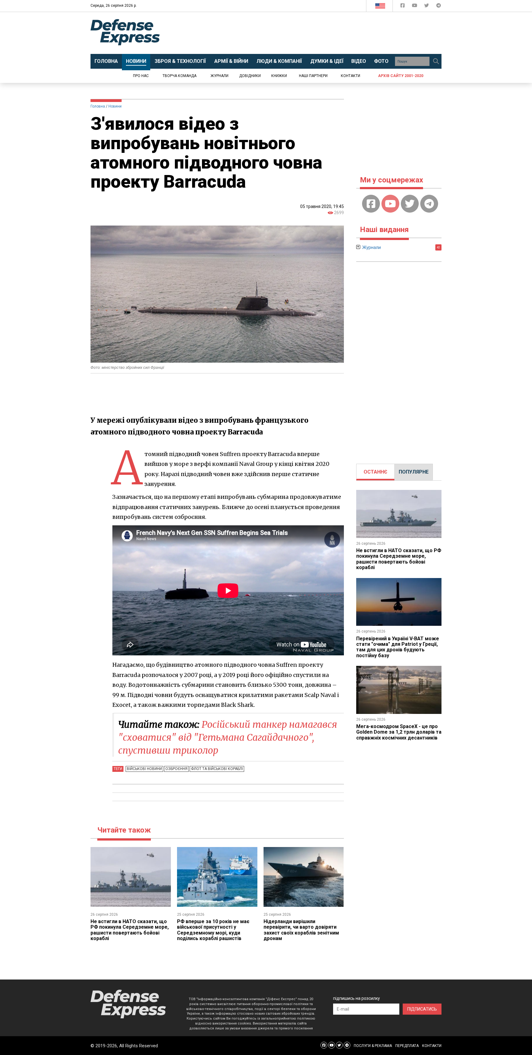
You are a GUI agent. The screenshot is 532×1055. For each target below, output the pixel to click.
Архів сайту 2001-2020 (400, 76)
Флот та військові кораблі (217, 769)
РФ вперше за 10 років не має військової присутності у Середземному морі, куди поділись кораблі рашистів (213, 930)
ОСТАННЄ (375, 472)
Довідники (250, 76)
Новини (115, 106)
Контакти (350, 76)
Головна (98, 106)
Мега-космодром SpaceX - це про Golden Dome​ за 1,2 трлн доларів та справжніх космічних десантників (398, 732)
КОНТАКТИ (431, 1046)
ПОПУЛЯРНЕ (414, 472)
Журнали (219, 76)
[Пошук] (435, 61)
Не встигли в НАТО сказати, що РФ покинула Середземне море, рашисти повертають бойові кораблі (130, 930)
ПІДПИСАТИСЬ (422, 1009)
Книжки (279, 76)
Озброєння (176, 769)
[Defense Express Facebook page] (403, 7)
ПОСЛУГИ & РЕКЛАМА (373, 1046)
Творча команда (179, 76)
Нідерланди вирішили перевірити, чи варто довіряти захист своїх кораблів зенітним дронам (301, 930)
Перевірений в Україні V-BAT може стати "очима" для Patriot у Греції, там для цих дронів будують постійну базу (397, 647)
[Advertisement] (316, 33)
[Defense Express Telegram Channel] (438, 7)
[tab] (375, 472)
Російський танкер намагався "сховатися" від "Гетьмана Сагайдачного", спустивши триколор (227, 737)
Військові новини (144, 769)
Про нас (141, 76)
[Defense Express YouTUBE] (415, 7)
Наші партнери (313, 76)
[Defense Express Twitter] (427, 7)
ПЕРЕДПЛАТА (407, 1046)
